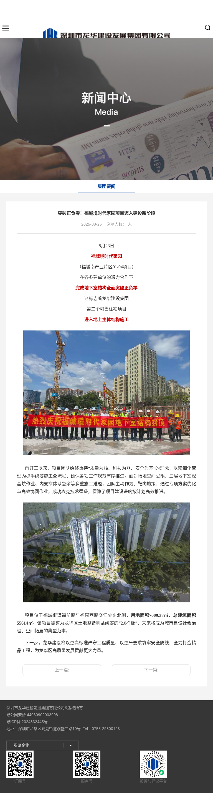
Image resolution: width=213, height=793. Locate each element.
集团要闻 (106, 186)
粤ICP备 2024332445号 (27, 721)
